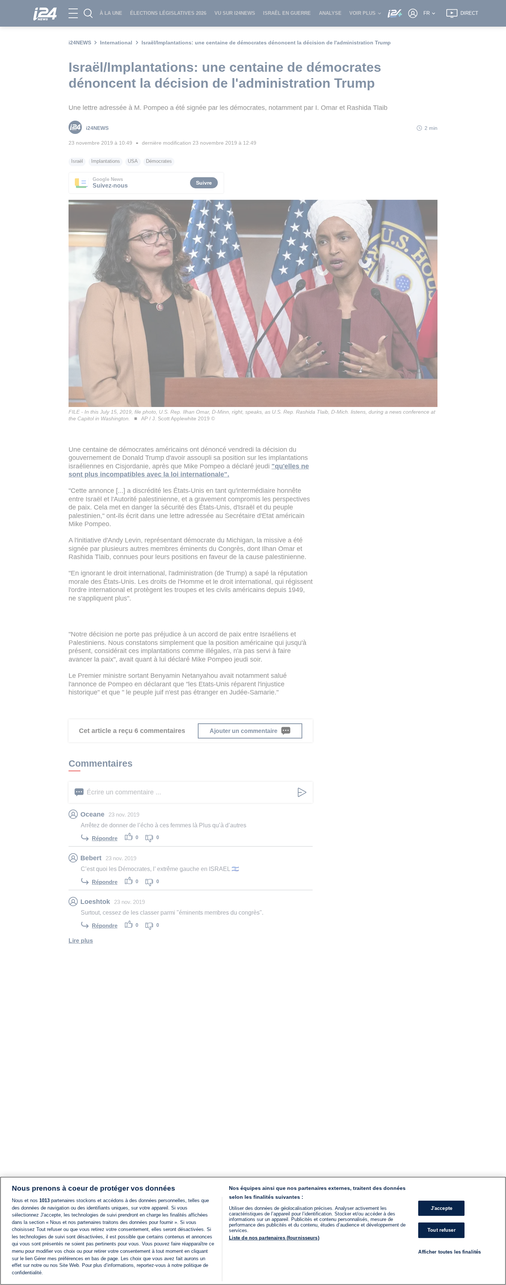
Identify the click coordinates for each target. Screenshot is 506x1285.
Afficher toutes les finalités (449, 1252)
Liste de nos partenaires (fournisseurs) (274, 1238)
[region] (253, 1231)
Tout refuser (441, 1230)
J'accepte (441, 1208)
